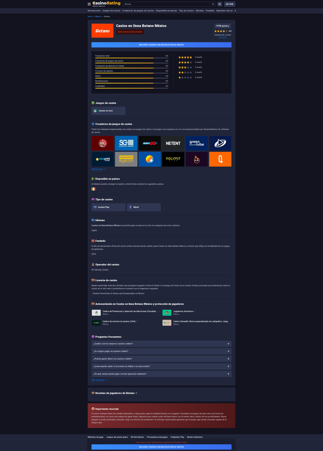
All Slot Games (137, 437)
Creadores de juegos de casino (138, 10)
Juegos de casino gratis (117, 437)
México (98, 16)
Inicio (90, 16)
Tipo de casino (186, 10)
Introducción (94, 10)
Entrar (229, 4)
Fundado (210, 10)
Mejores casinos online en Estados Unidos (161, 45)
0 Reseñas (222, 37)
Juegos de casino (111, 10)
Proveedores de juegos (157, 437)
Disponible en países (166, 10)
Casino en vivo (105, 111)
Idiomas (200, 10)
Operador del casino (226, 10)
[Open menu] (89, 4)
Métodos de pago (95, 437)
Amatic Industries (195, 437)
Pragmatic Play (177, 437)
